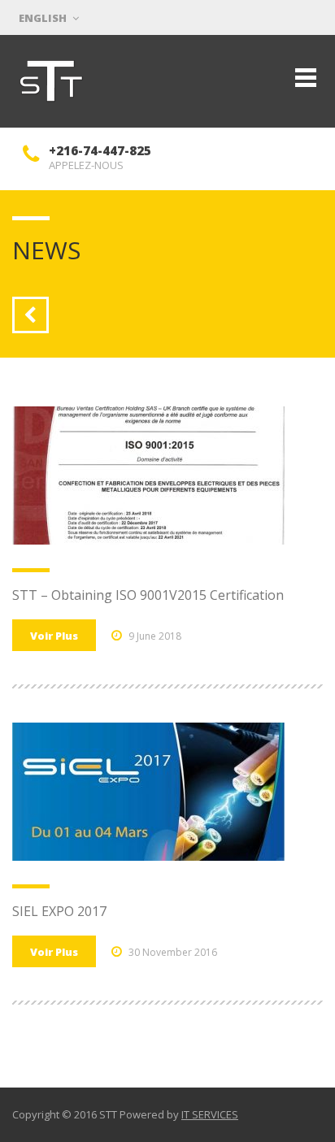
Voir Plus (54, 635)
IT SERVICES (209, 1114)
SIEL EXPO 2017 (59, 911)
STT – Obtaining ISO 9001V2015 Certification (148, 595)
